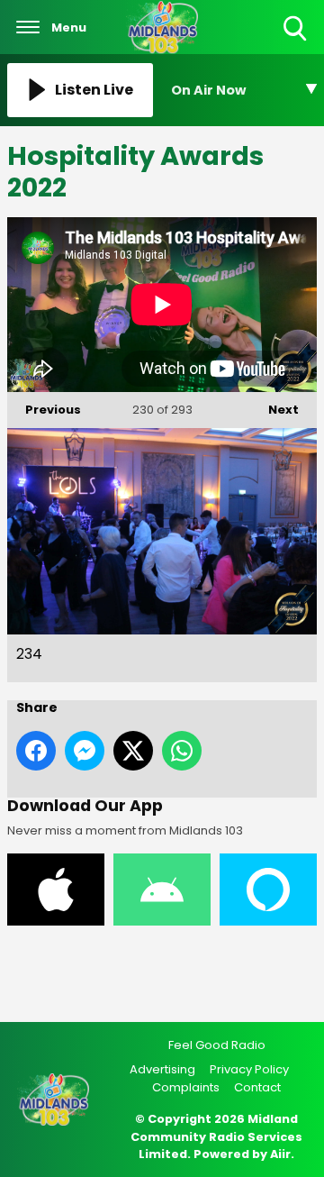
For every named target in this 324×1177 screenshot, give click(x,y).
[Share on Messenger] (84, 751)
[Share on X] (133, 751)
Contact (257, 1087)
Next (274, 409)
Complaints (186, 1087)
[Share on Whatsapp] (182, 751)
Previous (44, 409)
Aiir (280, 1154)
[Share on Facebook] (36, 751)
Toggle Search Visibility (296, 42)
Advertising (162, 1069)
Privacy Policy (249, 1069)
